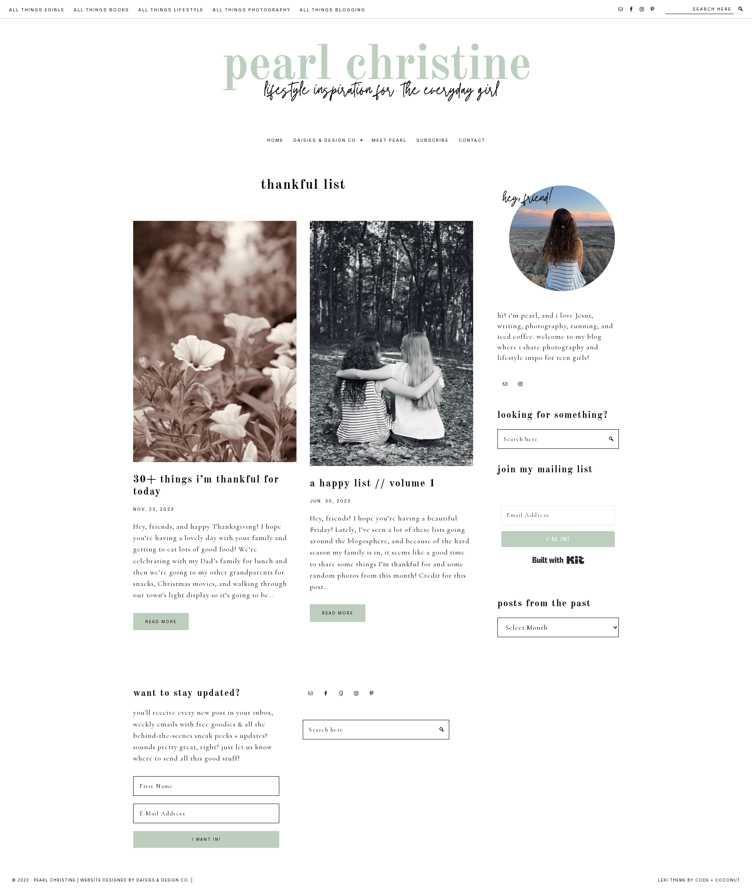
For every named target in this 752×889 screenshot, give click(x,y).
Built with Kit (558, 560)
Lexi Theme (672, 880)
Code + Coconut (717, 880)
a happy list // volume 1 (373, 484)
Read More (161, 621)
